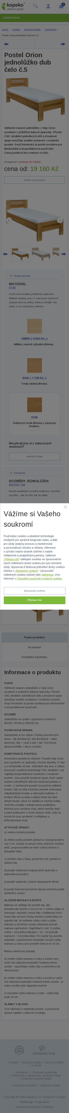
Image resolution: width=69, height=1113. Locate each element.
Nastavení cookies (27, 571)
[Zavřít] (65, 507)
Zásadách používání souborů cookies (39, 578)
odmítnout (47, 574)
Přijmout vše (12, 559)
